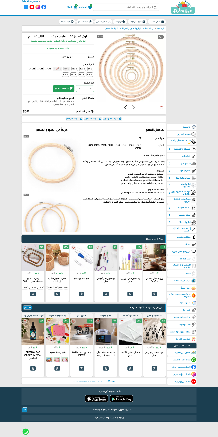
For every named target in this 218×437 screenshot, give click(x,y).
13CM (74, 69)
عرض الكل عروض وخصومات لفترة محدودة (94, 381)
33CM (81, 74)
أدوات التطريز (111, 28)
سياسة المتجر (85, 21)
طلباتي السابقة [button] (156, 21)
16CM (66, 69)
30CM (89, 74)
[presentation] (133, 108)
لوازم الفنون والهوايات (130, 28)
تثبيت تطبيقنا (67, 21)
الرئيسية (160, 28)
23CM (40, 69)
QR (26, 111)
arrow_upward (25, 410)
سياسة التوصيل (112, 118)
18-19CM (57, 69)
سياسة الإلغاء (74, 118)
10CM (82, 69)
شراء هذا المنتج (64, 88)
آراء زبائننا (120, 21)
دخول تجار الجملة (137, 21)
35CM (73, 74)
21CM (48, 69)
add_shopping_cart (154, 293)
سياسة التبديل (93, 118)
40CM (65, 74)
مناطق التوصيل (103, 21)
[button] (85, 7)
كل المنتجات (148, 28)
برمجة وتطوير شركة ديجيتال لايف (109, 417)
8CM (90, 69)
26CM (32, 69)
